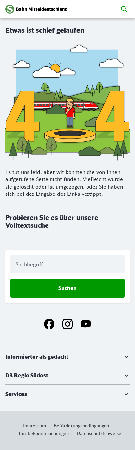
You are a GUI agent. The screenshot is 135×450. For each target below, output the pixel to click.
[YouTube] (86, 324)
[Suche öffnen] (124, 9)
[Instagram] (67, 324)
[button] (67, 357)
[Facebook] (49, 324)
